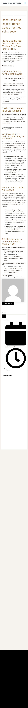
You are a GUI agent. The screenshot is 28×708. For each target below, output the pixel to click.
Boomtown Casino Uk (7, 65)
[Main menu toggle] (25, 3)
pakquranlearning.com (11, 3)
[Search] (4, 316)
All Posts (8, 303)
